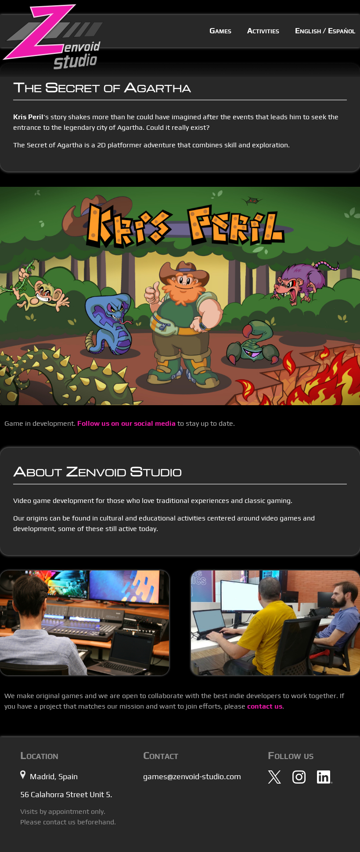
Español (342, 30)
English (308, 30)
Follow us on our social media (126, 423)
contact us (264, 706)
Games (220, 30)
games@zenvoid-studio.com (192, 776)
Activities (263, 30)
